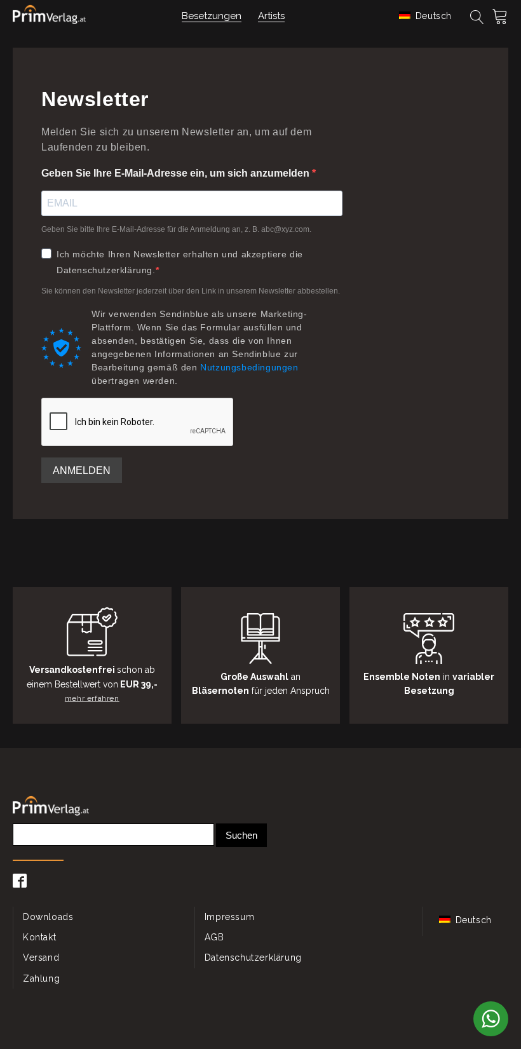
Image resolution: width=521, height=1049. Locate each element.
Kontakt (39, 937)
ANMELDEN (82, 470)
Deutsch (432, 16)
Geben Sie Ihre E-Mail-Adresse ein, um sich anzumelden (176, 173)
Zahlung (41, 978)
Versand (41, 957)
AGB (214, 937)
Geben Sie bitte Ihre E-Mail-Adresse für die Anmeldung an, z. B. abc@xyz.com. (176, 229)
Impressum (229, 917)
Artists (271, 16)
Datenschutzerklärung (253, 957)
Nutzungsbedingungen (249, 367)
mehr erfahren (92, 698)
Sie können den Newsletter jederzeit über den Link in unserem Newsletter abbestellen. (190, 291)
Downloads (48, 917)
